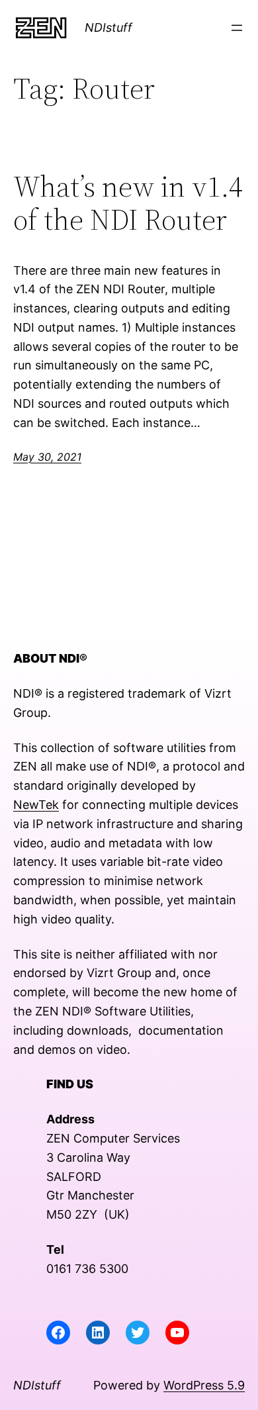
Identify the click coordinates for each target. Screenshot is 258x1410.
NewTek (36, 805)
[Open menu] (237, 28)
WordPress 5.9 (204, 1385)
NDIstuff (108, 27)
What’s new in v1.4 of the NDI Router (128, 203)
